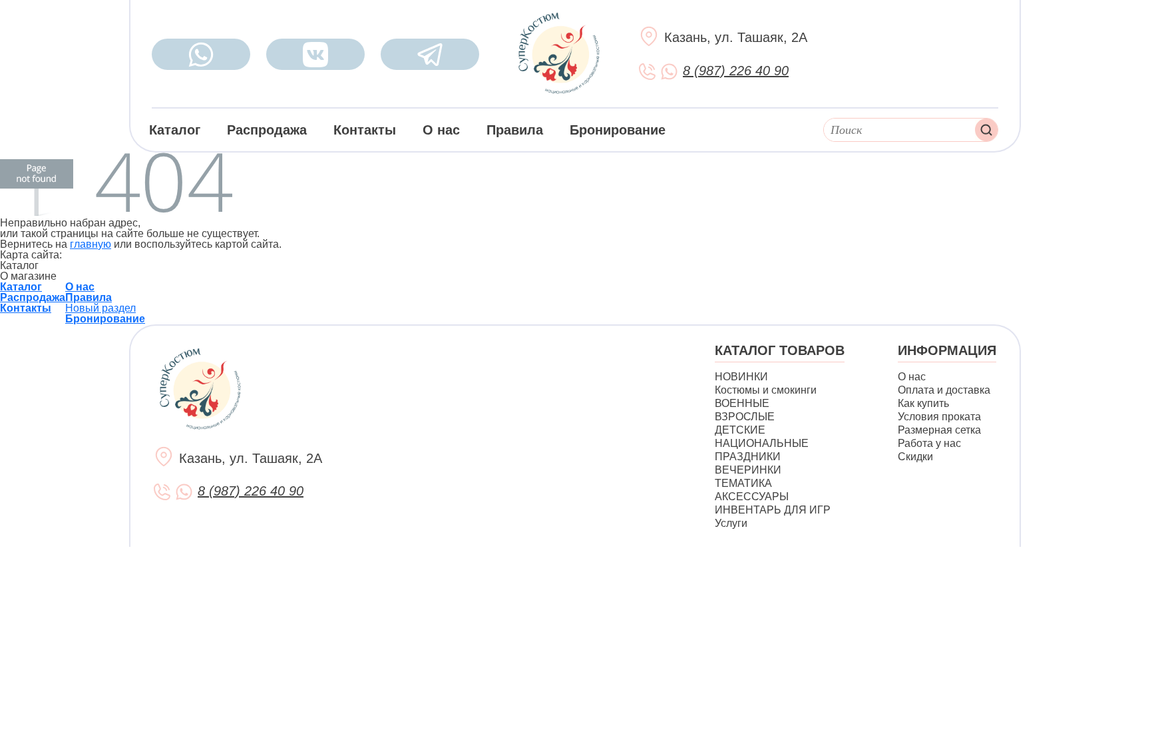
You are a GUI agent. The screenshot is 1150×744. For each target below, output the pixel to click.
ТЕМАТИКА (743, 483)
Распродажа (267, 130)
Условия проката (939, 416)
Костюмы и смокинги (766, 390)
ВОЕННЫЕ (742, 403)
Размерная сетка (939, 430)
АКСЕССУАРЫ (752, 496)
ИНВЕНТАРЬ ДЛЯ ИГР (773, 510)
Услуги (731, 523)
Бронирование (618, 130)
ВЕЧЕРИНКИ (748, 470)
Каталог (174, 130)
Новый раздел (100, 308)
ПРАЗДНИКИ (748, 456)
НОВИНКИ (741, 376)
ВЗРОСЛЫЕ (745, 416)
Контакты (364, 130)
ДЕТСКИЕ (740, 430)
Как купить (923, 403)
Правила (514, 130)
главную (90, 244)
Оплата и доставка (944, 390)
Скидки (915, 456)
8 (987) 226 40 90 (736, 70)
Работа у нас (929, 443)
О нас (441, 130)
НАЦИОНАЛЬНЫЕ (762, 443)
